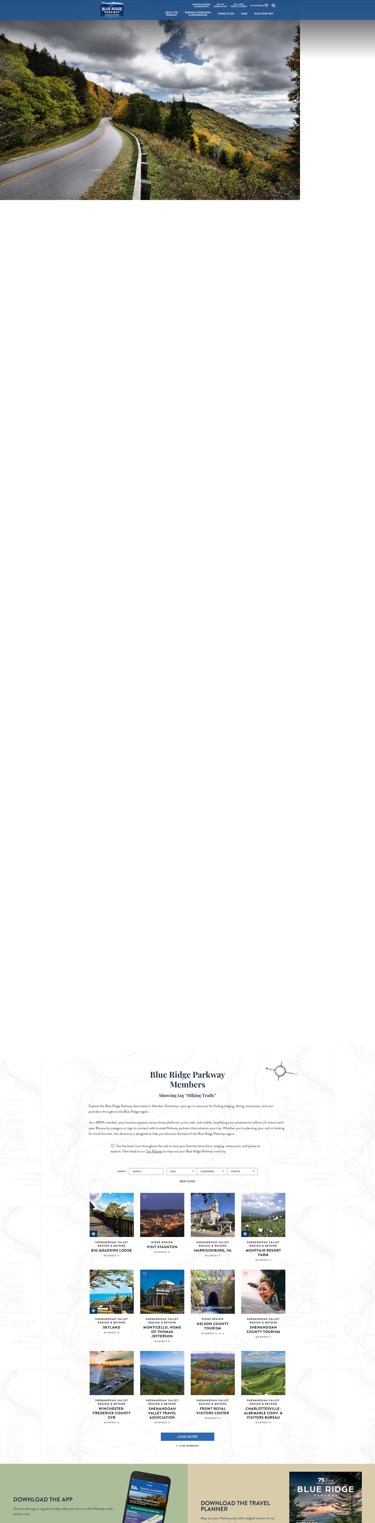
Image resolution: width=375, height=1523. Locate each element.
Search (121, 1171)
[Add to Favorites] (94, 1197)
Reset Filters (187, 1181)
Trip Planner (154, 1151)
